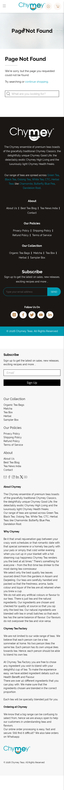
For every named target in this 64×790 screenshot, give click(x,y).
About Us (11, 208)
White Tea (37, 179)
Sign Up (32, 383)
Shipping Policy (42, 230)
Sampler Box (37, 257)
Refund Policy (20, 235)
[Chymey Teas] (32, 6)
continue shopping (36, 81)
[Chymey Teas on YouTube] (25, 477)
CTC (47, 179)
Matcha (37, 253)
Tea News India (49, 208)
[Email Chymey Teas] (5, 477)
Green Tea (53, 175)
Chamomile (26, 183)
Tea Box (50, 253)
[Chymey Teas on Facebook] (9, 477)
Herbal (23, 257)
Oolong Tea (24, 179)
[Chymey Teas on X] (21, 477)
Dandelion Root (32, 188)
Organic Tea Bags (19, 253)
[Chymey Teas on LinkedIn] (17, 477)
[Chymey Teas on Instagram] (13, 477)
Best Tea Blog (29, 208)
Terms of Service (42, 235)
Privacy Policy (21, 230)
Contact (32, 212)
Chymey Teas (18, 762)
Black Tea (10, 179)
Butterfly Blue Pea (44, 183)
